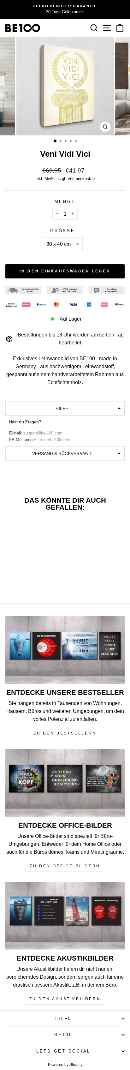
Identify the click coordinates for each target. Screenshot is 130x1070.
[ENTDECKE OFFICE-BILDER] (65, 783)
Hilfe (63, 1018)
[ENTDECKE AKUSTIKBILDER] (65, 915)
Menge (65, 201)
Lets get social (63, 1051)
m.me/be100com (53, 440)
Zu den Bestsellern (65, 733)
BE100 (63, 1035)
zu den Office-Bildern (65, 866)
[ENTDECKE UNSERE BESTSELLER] (65, 650)
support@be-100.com (42, 433)
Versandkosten (81, 178)
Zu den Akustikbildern (65, 999)
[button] (65, 408)
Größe (62, 231)
